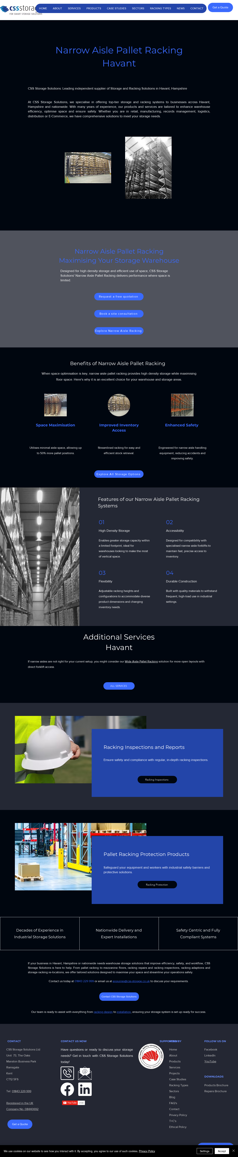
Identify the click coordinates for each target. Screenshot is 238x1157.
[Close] (233, 1151)
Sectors (174, 1091)
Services (174, 1067)
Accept (222, 1151)
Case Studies (177, 1079)
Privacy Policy (178, 1115)
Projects (174, 1073)
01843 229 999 (21, 1091)
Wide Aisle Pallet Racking (141, 661)
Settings (204, 1151)
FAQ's (173, 1103)
